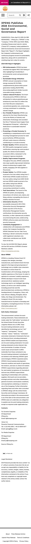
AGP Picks (4, 2)
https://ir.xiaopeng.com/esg (10, 251)
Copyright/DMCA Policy (10, 541)
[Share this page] (28, 15)
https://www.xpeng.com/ (9, 308)
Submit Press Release (8, 537)
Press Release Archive (18, 534)
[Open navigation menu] (3, 15)
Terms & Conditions (23, 537)
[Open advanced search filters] (24, 15)
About (8, 534)
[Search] (20, 15)
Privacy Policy (23, 541)
